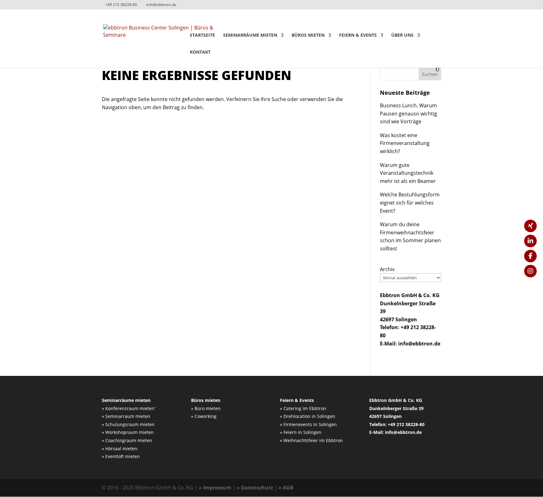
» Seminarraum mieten (126, 416)
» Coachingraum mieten (127, 440)
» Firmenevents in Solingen (308, 424)
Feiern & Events (358, 35)
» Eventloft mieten (121, 456)
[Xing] (530, 226)
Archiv (387, 269)
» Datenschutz (255, 487)
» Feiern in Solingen (300, 432)
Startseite (202, 35)
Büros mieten (308, 35)
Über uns (402, 35)
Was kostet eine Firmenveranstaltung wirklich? (405, 143)
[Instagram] (530, 271)
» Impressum (215, 487)
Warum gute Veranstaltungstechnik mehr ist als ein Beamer (408, 173)
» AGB (285, 487)
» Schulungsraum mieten (128, 424)
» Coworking (204, 416)
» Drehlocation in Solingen (307, 416)
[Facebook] (530, 256)
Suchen (430, 74)
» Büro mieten (206, 408)
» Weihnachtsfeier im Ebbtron (311, 440)
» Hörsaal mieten (119, 449)
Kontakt (200, 52)
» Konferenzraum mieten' (128, 408)
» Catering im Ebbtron (303, 408)
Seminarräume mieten (250, 35)
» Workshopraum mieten (128, 432)
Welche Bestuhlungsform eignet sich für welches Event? (410, 202)
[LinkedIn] (530, 241)
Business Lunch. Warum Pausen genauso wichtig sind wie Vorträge (408, 113)
